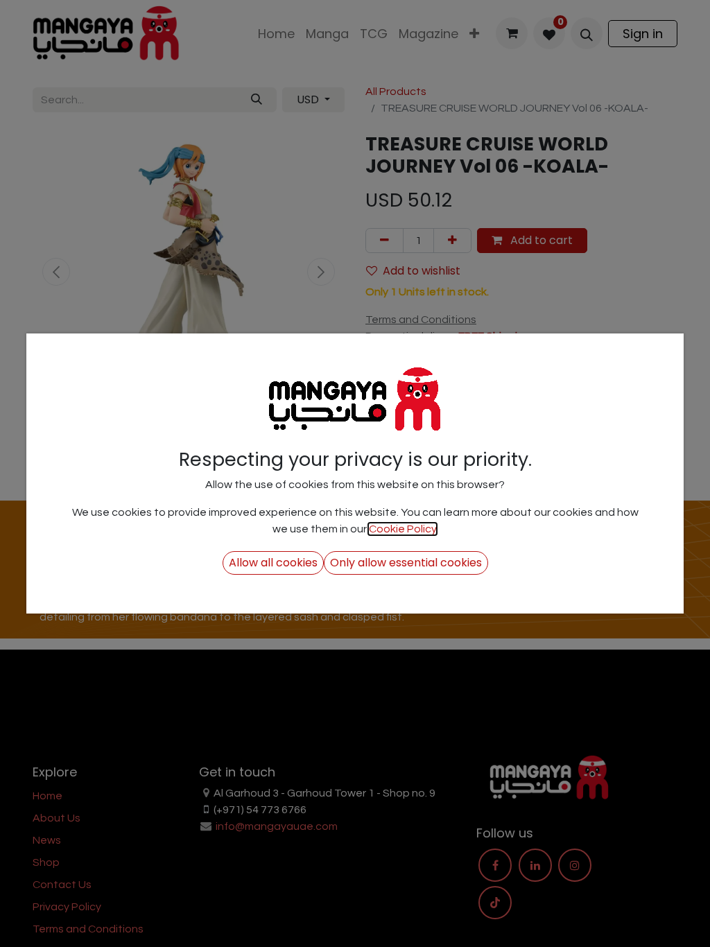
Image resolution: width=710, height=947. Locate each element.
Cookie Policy (402, 529)
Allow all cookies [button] (273, 563)
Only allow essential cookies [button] (406, 563)
